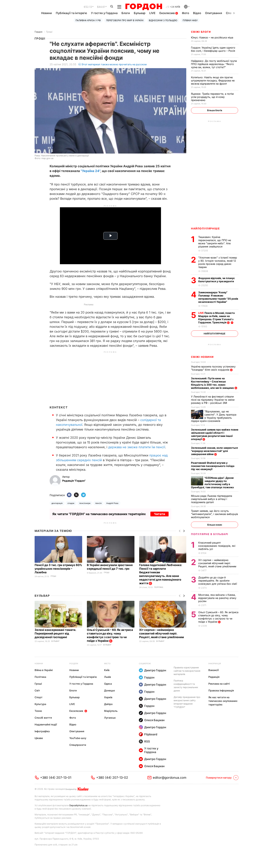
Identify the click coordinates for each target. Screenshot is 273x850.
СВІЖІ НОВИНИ (202, 356)
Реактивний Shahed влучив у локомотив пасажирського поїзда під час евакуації (212, 466)
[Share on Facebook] (69, 495)
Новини (46, 13)
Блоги (125, 13)
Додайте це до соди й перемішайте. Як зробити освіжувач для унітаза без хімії (218, 580)
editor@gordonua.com (169, 777)
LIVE (152, 13)
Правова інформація (221, 690)
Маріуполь (111, 710)
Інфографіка (42, 731)
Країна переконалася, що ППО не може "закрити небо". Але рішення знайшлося (214, 241)
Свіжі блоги (201, 31)
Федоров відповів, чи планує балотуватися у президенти (216, 280)
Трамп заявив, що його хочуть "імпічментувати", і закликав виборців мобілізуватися (214, 514)
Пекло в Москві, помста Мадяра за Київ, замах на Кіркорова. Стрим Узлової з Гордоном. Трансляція (216, 317)
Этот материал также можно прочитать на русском (114, 64)
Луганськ (110, 717)
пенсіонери (85, 503)
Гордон (38, 31)
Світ (37, 690)
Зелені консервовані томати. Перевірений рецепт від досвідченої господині (55, 633)
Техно (38, 710)
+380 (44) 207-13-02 (112, 777)
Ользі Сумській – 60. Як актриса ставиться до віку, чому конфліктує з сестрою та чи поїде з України (110, 635)
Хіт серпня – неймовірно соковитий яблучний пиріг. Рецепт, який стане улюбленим (162, 633)
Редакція (213, 676)
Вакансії (213, 670)
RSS (147, 741)
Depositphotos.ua (78, 805)
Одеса (108, 683)
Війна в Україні (44, 670)
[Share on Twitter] (76, 495)
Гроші (49, 31)
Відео (197, 13)
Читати (159, 514)
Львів (107, 676)
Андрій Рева (112, 503)
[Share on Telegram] (83, 495)
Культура (40, 704)
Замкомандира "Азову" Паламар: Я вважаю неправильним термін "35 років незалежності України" (218, 297)
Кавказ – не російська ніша (212, 37)
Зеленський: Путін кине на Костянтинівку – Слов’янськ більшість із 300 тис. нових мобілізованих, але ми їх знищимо (213, 383)
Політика (158, 587)
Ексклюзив (167, 13)
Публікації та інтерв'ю (71, 13)
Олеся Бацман (154, 720)
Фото (185, 13)
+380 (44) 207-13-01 (55, 777)
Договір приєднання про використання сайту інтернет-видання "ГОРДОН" (187, 702)
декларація (57, 503)
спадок (71, 503)
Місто (107, 663)
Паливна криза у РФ (88, 20)
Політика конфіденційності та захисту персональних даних (186, 685)
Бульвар (139, 13)
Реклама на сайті (219, 683)
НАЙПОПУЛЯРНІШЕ (205, 228)
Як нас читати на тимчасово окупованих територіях (222, 701)
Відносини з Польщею (163, 20)
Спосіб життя (43, 717)
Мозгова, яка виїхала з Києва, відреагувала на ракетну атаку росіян (217, 598)
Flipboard (150, 734)
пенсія (98, 503)
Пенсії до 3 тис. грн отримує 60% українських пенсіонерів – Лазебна (58, 568)
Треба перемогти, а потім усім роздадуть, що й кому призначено (212, 97)
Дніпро (108, 704)
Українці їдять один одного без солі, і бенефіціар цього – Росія (213, 49)
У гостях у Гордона (104, 13)
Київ (106, 670)
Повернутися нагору (219, 777)
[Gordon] (143, 6)
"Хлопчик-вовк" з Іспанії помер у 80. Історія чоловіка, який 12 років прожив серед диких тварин (217, 262)
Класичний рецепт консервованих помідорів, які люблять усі (216, 546)
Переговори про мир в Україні (124, 20)
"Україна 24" (90, 171)
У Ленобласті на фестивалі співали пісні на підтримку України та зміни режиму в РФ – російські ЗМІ (212, 399)
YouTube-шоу (77, 738)
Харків (108, 697)
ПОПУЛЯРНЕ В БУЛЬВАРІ (209, 534)
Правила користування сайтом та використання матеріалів (187, 670)
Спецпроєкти (77, 744)
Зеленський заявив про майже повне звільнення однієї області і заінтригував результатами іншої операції (214, 434)
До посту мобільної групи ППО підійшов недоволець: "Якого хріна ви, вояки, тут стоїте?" (214, 64)
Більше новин (214, 524)
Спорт (38, 697)
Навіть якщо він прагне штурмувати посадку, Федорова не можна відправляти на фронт (213, 80)
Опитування (213, 13)
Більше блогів (214, 110)
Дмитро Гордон (155, 670)
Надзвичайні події (46, 724)
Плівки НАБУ (190, 20)
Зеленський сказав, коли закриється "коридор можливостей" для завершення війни (214, 451)
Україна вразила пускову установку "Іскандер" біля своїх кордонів (213, 368)
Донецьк (109, 690)
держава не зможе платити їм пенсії (136, 447)
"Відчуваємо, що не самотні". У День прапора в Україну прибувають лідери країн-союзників (213, 416)
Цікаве (39, 738)
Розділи (73, 663)
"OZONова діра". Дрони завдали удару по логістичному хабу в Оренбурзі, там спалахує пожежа (212, 482)
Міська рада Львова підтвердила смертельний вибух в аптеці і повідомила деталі (211, 499)
